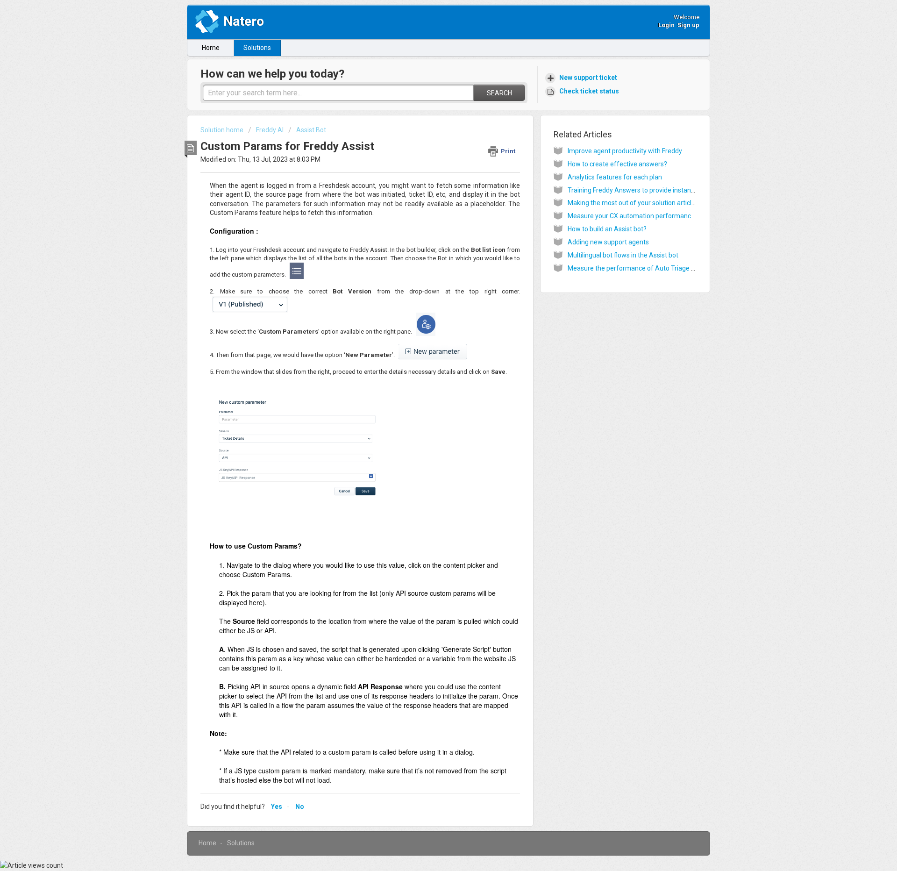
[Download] (431, 319)
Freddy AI (270, 130)
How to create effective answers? (617, 164)
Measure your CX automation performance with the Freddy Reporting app (676, 216)
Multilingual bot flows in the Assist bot (623, 255)
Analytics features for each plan (615, 177)
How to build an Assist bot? (607, 229)
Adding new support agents (608, 242)
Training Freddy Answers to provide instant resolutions (647, 190)
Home (211, 47)
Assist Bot (311, 130)
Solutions (257, 47)
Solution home (222, 130)
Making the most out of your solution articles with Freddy (651, 203)
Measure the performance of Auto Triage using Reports (650, 268)
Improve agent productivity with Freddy (625, 151)
